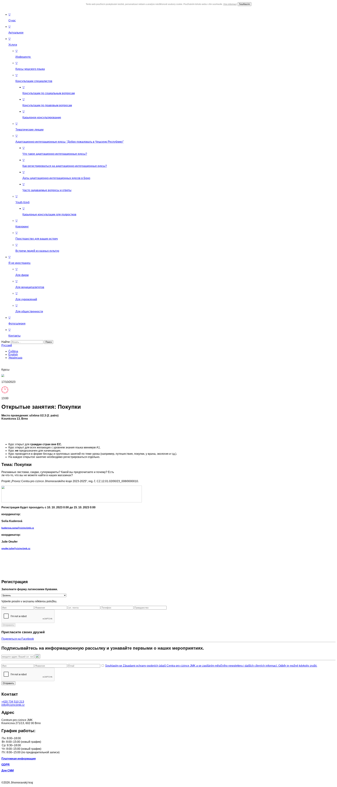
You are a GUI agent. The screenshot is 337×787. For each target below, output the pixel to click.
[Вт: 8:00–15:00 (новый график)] (168, 742)
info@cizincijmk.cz (13, 704)
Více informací (230, 4)
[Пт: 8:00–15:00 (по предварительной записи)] (168, 752)
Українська (15, 357)
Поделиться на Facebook (17, 638)
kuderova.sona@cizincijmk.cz (17, 528)
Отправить (8, 625)
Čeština (13, 351)
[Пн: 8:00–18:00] (168, 738)
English (13, 354)
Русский (6, 345)
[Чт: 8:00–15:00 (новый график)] (168, 749)
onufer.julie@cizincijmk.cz (15, 548)
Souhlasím (244, 4)
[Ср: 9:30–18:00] (168, 745)
